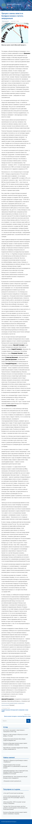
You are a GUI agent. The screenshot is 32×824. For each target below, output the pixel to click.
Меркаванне (5, 21)
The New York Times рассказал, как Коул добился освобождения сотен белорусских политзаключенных (15, 808)
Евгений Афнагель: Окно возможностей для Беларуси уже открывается (15, 777)
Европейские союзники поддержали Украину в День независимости (15, 748)
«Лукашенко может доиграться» (12, 781)
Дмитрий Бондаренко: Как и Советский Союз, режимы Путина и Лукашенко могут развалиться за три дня (15, 772)
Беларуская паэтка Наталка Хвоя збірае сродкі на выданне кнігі (14, 739)
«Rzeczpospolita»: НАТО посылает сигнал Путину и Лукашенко (14, 802)
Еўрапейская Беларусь (14, 4)
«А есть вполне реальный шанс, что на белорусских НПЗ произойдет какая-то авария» (14, 797)
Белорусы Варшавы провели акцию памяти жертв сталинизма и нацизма (15, 744)
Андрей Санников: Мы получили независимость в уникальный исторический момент (15, 766)
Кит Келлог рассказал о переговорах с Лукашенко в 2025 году (14, 730)
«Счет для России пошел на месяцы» (13, 793)
